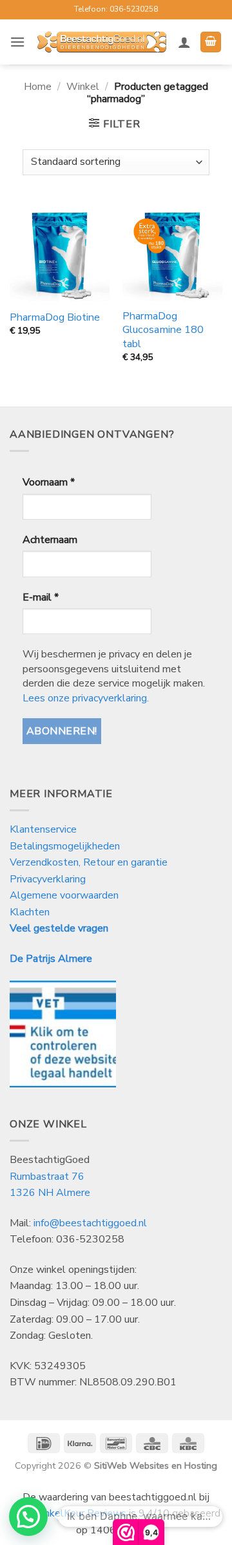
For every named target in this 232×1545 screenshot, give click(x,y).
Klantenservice (44, 829)
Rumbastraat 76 (47, 1176)
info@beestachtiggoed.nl (90, 1223)
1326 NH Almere (50, 1193)
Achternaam (50, 540)
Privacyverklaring (48, 879)
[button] (17, 42)
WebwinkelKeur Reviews (69, 1513)
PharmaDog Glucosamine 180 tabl (163, 330)
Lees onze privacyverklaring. (86, 698)
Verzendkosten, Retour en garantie (89, 862)
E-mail (41, 597)
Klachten (30, 912)
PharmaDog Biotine (55, 318)
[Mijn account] (184, 42)
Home (38, 87)
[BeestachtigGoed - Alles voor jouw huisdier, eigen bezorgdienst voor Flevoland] (101, 42)
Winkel (82, 87)
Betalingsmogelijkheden (65, 846)
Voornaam (49, 482)
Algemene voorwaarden (64, 895)
